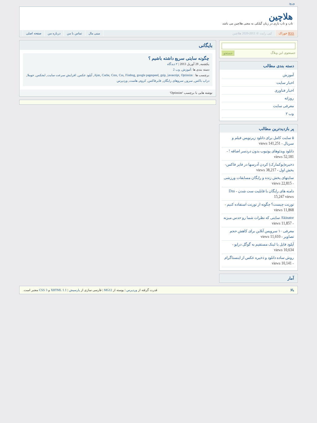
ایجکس (41, 75)
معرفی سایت (283, 106)
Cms (114, 75)
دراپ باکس (201, 80)
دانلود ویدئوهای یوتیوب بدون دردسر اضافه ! (261, 151)
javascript (173, 75)
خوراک (286, 33)
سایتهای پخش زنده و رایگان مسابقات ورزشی (259, 178)
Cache (105, 75)
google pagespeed (147, 75)
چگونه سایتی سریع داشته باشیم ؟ (178, 58)
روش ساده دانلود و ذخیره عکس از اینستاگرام (259, 257)
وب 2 (176, 69)
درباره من (54, 33)
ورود (292, 3)
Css (121, 75)
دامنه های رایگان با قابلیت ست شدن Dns (261, 191)
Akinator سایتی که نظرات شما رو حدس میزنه (259, 218)
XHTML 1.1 (59, 290)
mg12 (108, 290)
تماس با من (74, 33)
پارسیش (74, 290)
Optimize (187, 75)
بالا (292, 290)
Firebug (130, 75)
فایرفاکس (154, 80)
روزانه (289, 98)
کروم (142, 80)
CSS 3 (43, 290)
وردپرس (122, 80)
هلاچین (281, 16)
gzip (163, 75)
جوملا (30, 75)
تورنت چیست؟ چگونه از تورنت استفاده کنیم (260, 204)
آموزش (186, 69)
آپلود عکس (85, 75)
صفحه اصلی (33, 33)
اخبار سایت (285, 83)
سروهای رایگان (173, 80)
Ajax (97, 75)
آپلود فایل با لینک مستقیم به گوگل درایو (264, 244)
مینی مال (94, 33)
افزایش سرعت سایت (61, 75)
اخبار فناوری (284, 90)
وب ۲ (290, 113)
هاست (133, 80)
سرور (189, 80)
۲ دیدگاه (172, 64)
